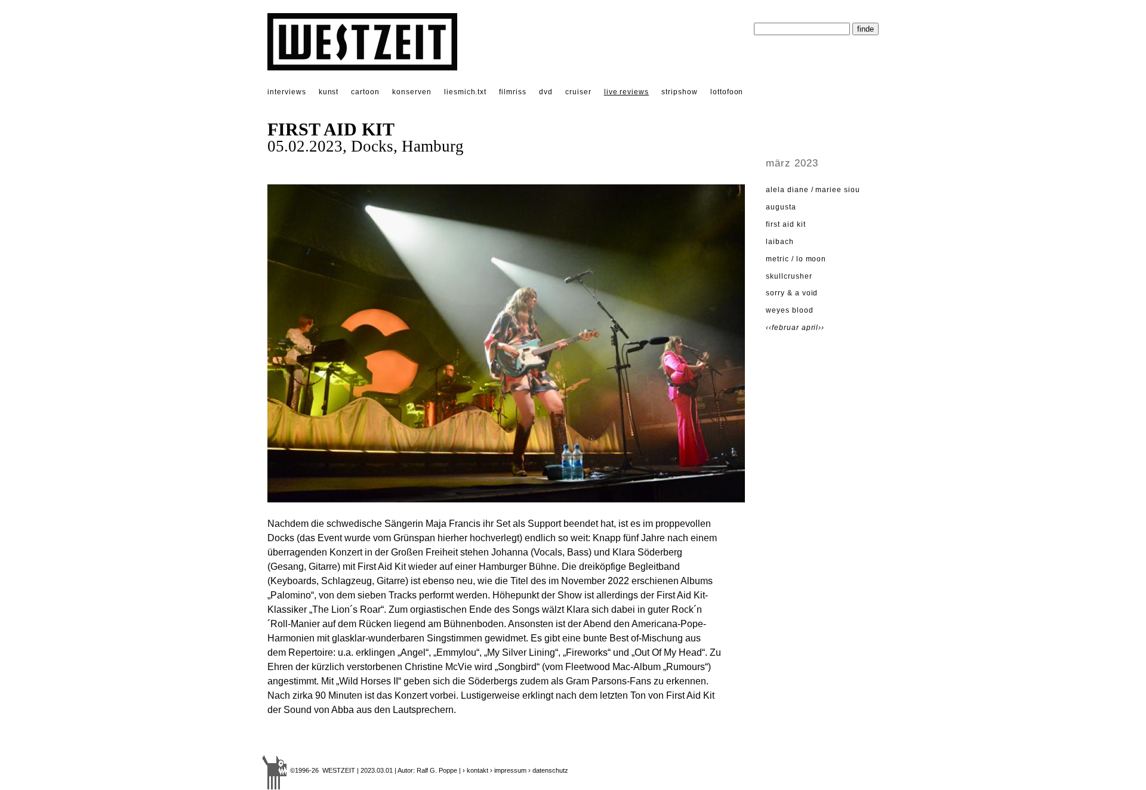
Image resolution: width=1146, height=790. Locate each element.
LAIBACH (780, 241)
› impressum (508, 770)
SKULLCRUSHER (789, 276)
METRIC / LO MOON (796, 259)
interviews (286, 92)
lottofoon (727, 92)
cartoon (365, 92)
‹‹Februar (784, 327)
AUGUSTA (781, 207)
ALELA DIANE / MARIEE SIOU (813, 189)
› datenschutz (548, 770)
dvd (546, 92)
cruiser (578, 92)
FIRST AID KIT (785, 224)
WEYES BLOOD (790, 310)
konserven (412, 92)
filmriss (512, 92)
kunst (329, 92)
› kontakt (475, 770)
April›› (813, 327)
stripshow (679, 92)
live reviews (626, 92)
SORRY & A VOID (792, 293)
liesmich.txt (465, 92)
